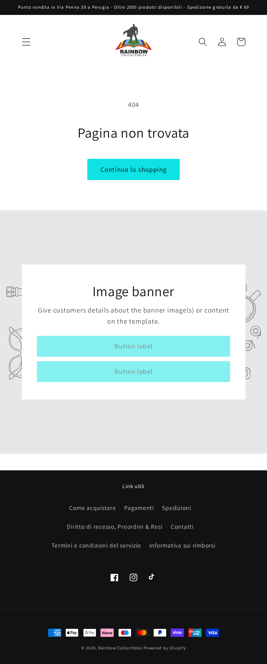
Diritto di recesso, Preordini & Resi (114, 527)
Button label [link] (133, 346)
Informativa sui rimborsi (182, 545)
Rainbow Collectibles (120, 648)
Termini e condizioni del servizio (96, 545)
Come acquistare (92, 508)
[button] (26, 41)
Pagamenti (139, 508)
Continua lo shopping (133, 169)
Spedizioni (176, 508)
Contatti (182, 527)
